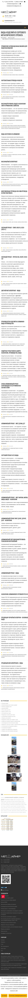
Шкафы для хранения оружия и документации (11, 721)
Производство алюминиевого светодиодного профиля (11, 910)
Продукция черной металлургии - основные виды (14, 618)
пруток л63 (15, 283)
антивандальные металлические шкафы (9, 870)
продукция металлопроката (8, 313)
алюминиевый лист (15, 343)
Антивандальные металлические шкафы (10, 722)
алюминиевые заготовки (16, 154)
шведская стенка (22, 810)
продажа (9, 155)
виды (16, 654)
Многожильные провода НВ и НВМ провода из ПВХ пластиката (14, 192)
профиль (24, 314)
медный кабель (15, 96)
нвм (12, 221)
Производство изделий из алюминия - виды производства (13, 322)
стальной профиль (5, 378)
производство (21, 74)
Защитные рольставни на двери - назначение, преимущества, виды (11, 352)
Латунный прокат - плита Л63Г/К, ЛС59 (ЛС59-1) (12, 228)
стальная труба (14, 656)
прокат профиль (4, 127)
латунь (4, 249)
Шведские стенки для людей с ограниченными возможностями (14, 724)
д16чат (2, 533)
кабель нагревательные (7, 96)
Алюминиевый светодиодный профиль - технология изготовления (13, 540)
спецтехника (10, 376)
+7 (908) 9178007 (18, 1)
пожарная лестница (10, 807)
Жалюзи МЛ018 (5, 708)
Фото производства (5, 946)
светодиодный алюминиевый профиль (12, 867)
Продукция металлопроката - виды (12, 663)
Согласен (4, 995)
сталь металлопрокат (5, 185)
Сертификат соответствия (6, 933)
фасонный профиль (21, 125)
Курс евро (3, 821)
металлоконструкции (23, 611)
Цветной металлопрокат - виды (10, 291)
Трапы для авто (4, 931)
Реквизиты (3, 942)
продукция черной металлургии (9, 654)
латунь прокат (4, 251)
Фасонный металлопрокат (9, 162)
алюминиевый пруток (14, 448)
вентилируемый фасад (17, 807)
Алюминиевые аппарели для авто (8, 716)
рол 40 (14, 610)
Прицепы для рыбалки (6, 718)
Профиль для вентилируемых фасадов (10, 730)
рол (12, 610)
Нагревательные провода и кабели (11, 80)
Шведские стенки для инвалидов (7, 924)
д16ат (24, 532)
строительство (5, 810)
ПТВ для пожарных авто (7, 706)
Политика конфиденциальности (17, 995)
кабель (10, 221)
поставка (15, 221)
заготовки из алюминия (7, 154)
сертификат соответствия (16, 416)
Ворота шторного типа (6, 711)
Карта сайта (3, 948)
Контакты (3, 939)
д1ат (6, 533)
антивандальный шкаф (7, 74)
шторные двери (15, 74)
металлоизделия (21, 656)
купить (5, 801)
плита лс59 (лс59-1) (22, 249)
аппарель (10, 810)
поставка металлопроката (6, 512)
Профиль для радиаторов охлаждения (9, 729)
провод (4, 221)
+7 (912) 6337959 (8, 1)
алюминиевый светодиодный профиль (10, 565)
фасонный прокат (22, 127)
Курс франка (3, 828)
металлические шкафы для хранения (18, 869)
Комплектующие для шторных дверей (9, 705)
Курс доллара (3, 820)
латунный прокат (9, 249)
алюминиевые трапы (21, 870)
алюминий (24, 154)
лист (5, 315)
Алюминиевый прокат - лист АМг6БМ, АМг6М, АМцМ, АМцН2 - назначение (14, 498)
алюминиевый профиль (7, 343)
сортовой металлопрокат (13, 314)
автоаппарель (18, 810)
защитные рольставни (7, 375)
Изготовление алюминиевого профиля (8, 916)
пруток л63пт (20, 283)
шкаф (13, 807)
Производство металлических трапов (8, 922)
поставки (11, 98)
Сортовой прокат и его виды (9, 455)
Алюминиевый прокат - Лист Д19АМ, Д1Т (13, 423)
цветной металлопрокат (18, 801)
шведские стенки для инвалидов (7, 872)
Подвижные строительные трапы (8, 714)
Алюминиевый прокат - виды (10, 573)
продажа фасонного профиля (14, 128)
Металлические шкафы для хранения (8, 904)
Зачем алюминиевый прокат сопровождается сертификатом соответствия (11, 386)
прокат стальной (4, 128)
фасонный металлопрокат (13, 127)
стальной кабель (21, 96)
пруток (2, 315)
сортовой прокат (16, 490)
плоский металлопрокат (6, 804)
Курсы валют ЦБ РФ (7, 818)
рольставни (22, 375)
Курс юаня (3, 826)
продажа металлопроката (16, 185)
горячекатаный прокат (21, 654)
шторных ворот (10, 866)
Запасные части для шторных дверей (8, 900)
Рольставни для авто (6, 709)
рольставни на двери (16, 375)
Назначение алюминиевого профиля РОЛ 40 (14, 594)
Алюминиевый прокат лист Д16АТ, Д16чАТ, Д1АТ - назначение (13, 519)
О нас (2, 944)
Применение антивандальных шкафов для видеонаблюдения (14, 47)
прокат (9, 251)
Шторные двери (5, 703)
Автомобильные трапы (6, 713)
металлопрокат (4, 155)
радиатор (2, 807)
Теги (2, 950)
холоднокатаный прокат (6, 656)
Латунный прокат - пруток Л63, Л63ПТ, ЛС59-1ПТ (14, 258)
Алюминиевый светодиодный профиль (9, 726)
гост (23, 416)
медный (7, 221)
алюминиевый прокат (7, 416)
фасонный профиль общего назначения (10, 125)
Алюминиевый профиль (6, 727)
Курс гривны (3, 827)
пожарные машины (14, 810)
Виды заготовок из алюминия (10, 134)
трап (8, 810)
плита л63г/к (15, 249)
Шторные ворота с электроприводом (8, 908)
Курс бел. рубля (3, 824)
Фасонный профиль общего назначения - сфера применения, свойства (13, 105)
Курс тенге (3, 825)
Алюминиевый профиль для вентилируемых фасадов (11, 926)
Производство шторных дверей (7, 897)
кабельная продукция (5, 98)
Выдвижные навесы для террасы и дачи (10, 719)
